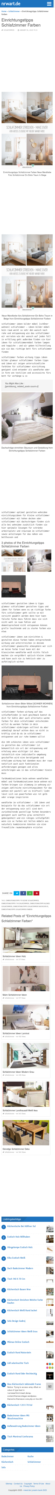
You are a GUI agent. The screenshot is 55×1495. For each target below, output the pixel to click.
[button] (49, 3)
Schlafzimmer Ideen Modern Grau (18, 1071)
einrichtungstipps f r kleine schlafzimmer (22, 901)
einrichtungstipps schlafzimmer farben (16, 909)
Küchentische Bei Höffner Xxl (21, 1226)
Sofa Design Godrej (16, 1321)
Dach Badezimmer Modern (20, 1268)
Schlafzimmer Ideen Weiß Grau (22, 1331)
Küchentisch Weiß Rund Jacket (22, 1310)
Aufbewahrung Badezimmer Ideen (23, 1426)
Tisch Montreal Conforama (20, 1436)
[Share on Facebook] (23, 893)
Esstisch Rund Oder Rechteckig (22, 1373)
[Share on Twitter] (17, 893)
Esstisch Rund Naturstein (19, 1352)
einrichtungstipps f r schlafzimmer (15, 903)
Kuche (31, 1456)
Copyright (28, 1483)
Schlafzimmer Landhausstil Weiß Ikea (20, 1110)
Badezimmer (7, 1456)
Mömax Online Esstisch (18, 1342)
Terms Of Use (38, 1483)
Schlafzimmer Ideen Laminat (16, 1033)
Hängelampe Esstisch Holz (20, 1247)
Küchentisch (7, 1462)
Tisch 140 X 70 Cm (16, 1279)
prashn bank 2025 (39, 1490)
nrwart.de (10, 3)
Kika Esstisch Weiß (16, 1258)
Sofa (3, 1467)
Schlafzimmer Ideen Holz (14, 956)
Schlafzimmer (9, 30)
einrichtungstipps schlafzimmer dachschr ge (30, 906)
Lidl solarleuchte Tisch (18, 1363)
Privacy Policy (29, 1486)
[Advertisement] (27, 62)
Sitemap (9, 1483)
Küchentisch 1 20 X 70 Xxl (19, 1405)
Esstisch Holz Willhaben (18, 1236)
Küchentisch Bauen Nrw (19, 1289)
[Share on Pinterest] (36, 893)
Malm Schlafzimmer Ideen (15, 994)
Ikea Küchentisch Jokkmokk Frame (24, 1384)
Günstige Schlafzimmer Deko (16, 1148)
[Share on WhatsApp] (30, 893)
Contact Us (18, 1483)
